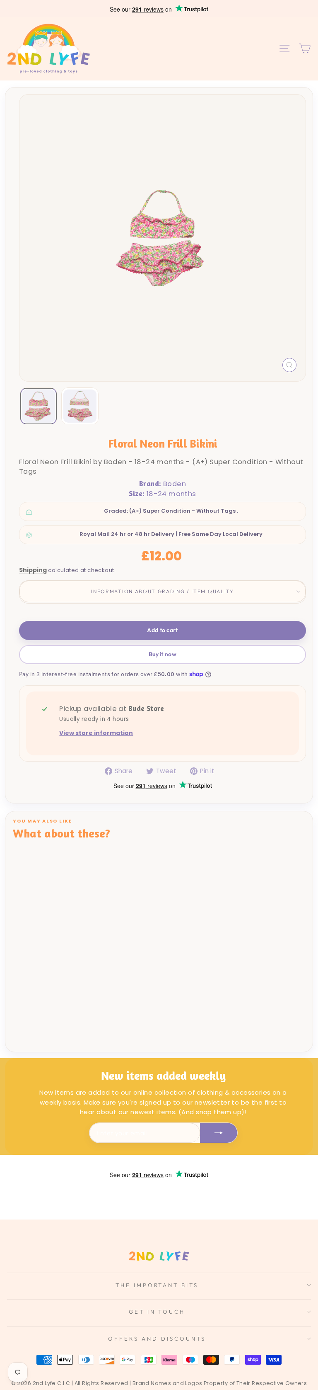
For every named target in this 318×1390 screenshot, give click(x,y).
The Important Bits (157, 1285)
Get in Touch (157, 1311)
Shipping (33, 570)
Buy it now (162, 654)
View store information (96, 733)
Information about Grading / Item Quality (162, 591)
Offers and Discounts (157, 1338)
